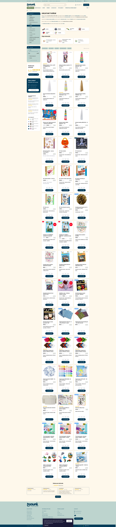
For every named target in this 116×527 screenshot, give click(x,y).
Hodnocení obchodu (38, 1)
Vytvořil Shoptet (80, 525)
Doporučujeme (44, 48)
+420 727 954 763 (33, 87)
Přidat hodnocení (31, 74)
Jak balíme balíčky (29, 513)
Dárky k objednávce (29, 516)
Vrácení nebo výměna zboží (30, 518)
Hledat (65, 4)
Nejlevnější (51, 48)
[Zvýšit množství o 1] (52, 74)
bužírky (53, 19)
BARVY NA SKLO (31, 20)
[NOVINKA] (81, 143)
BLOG (33, 1)
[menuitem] (30, 8)
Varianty (48, 419)
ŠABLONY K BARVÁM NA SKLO (34, 22)
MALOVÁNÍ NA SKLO (32, 30)
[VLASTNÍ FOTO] (81, 200)
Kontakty (58, 512)
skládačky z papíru (68, 15)
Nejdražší (56, 48)
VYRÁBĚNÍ (31, 35)
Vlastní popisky (29, 515)
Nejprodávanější (63, 48)
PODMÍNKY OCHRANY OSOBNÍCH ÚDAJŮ (54, 1)
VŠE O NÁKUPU (29, 1)
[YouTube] (75, 515)
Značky (30, 42)
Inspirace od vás (59, 513)
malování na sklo (63, 19)
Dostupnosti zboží (29, 512)
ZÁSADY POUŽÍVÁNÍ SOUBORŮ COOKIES (47, 518)
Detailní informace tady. (49, 523)
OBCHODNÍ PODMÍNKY (45, 1)
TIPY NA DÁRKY (31, 40)
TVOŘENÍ (30, 25)
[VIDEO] (65, 371)
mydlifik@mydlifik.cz (33, 84)
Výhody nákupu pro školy (60, 515)
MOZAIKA (31, 32)
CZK (86, 1)
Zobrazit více (58, 496)
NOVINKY (30, 15)
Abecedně (69, 48)
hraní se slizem (49, 19)
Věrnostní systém (29, 519)
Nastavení (46, 525)
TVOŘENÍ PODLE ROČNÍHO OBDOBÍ (34, 37)
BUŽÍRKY (31, 27)
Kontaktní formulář (78, 518)
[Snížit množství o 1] (47, 74)
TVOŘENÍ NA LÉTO (32, 17)
